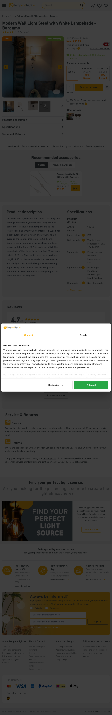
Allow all (91, 385)
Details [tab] (83, 335)
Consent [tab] (28, 335)
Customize (53, 385)
